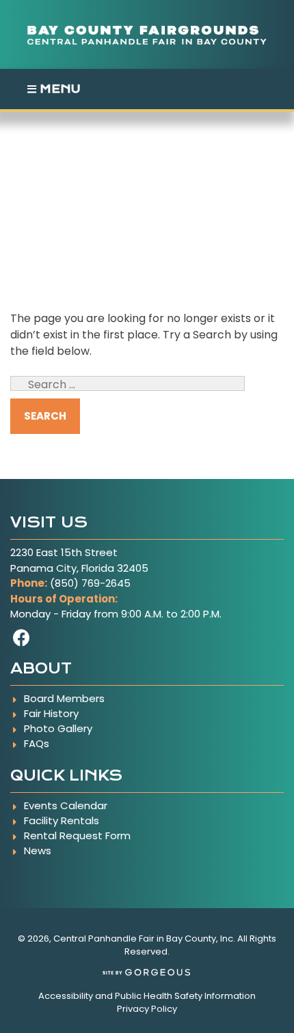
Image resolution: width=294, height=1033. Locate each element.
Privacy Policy (147, 1008)
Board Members (64, 698)
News (37, 850)
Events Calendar (65, 805)
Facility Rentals (61, 820)
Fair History (51, 713)
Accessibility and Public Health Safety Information (147, 995)
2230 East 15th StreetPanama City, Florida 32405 (79, 560)
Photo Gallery (58, 728)
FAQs (36, 743)
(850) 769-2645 (90, 583)
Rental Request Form (77, 835)
